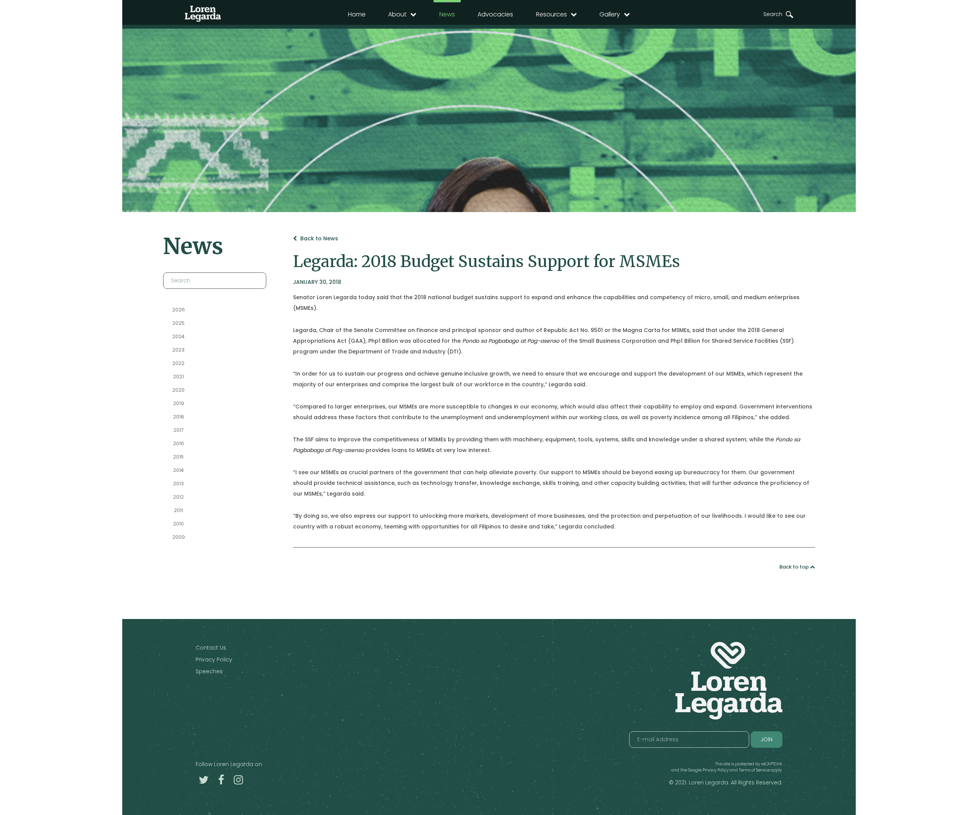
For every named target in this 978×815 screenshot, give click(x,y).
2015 (178, 456)
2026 (178, 309)
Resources (551, 14)
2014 (178, 470)
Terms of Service (754, 770)
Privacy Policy (214, 659)
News (447, 14)
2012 (178, 497)
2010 (178, 523)
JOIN (766, 739)
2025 (178, 323)
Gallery (609, 14)
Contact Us (211, 647)
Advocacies (495, 14)
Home (357, 14)
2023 (178, 349)
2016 (178, 443)
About (397, 14)
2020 (178, 390)
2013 (178, 483)
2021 (178, 376)
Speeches (209, 671)
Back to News (318, 238)
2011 (178, 510)
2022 (178, 363)
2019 (178, 403)
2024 (178, 336)
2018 (178, 416)
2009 (178, 537)
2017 (178, 430)
